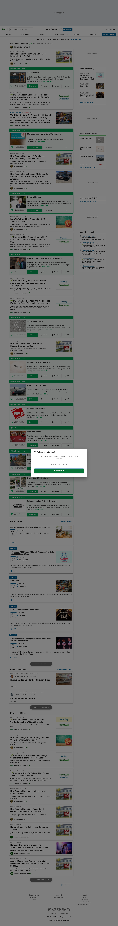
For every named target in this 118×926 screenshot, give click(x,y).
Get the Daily (59, 471)
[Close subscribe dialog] (82, 452)
